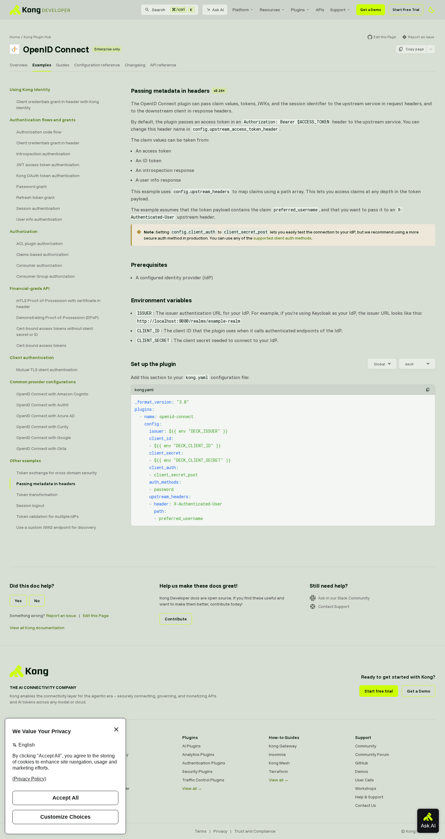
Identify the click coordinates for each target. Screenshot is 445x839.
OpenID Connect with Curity (42, 426)
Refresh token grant (35, 197)
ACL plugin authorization (39, 243)
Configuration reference (97, 65)
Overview (19, 65)
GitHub (361, 763)
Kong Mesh (106, 763)
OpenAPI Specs (110, 780)
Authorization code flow (38, 132)
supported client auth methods (282, 238)
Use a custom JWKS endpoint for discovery (56, 527)
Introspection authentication (43, 153)
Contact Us (365, 805)
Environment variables (161, 300)
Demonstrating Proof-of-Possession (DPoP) (57, 317)
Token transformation (37, 494)
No (37, 600)
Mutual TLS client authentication (46, 369)
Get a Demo (370, 9)
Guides (62, 65)
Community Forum (372, 754)
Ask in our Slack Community (344, 598)
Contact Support (333, 606)
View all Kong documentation (37, 627)
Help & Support (369, 797)
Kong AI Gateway (112, 754)
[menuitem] (243, 10)
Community (365, 746)
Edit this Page (96, 615)
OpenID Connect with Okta (41, 448)
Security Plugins (197, 771)
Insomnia (104, 771)
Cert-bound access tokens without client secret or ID (54, 331)
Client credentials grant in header (47, 143)
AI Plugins (191, 746)
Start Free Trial (406, 9)
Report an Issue (61, 615)
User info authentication (39, 219)
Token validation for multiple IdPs (47, 516)
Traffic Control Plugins (203, 780)
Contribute (176, 619)
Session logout (30, 505)
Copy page (415, 49)
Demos (361, 771)
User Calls (364, 780)
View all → (192, 788)
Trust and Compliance (254, 831)
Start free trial (378, 691)
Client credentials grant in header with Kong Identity (57, 104)
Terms (200, 831)
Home (15, 37)
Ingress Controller (113, 788)
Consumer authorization (39, 265)
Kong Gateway (110, 746)
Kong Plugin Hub (37, 37)
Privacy (220, 831)
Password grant (31, 186)
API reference (163, 65)
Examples (41, 65)
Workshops (365, 788)
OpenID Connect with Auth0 (42, 405)
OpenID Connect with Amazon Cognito (52, 394)
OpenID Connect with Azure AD (45, 415)
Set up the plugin (153, 363)
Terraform (278, 771)
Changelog (135, 65)
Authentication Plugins (203, 763)
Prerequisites (149, 264)
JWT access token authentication (47, 164)
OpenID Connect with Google (43, 437)
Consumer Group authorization (45, 276)
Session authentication (38, 208)
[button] (427, 389)
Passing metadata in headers (45, 483)
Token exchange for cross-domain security (56, 472)
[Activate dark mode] (431, 9)
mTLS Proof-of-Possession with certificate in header (58, 303)
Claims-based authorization (42, 254)
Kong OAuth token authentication (48, 175)
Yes (18, 600)
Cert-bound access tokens (41, 345)
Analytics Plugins (198, 754)
